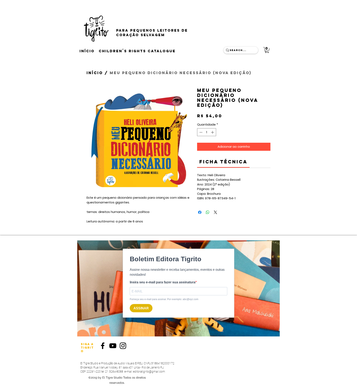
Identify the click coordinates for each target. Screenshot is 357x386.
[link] (223, 162)
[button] (266, 50)
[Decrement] (200, 132)
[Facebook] (102, 345)
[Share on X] (215, 212)
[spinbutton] (206, 132)
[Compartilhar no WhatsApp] (207, 212)
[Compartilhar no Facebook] (199, 212)
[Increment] (213, 132)
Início (95, 72)
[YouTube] (112, 345)
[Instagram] (123, 345)
